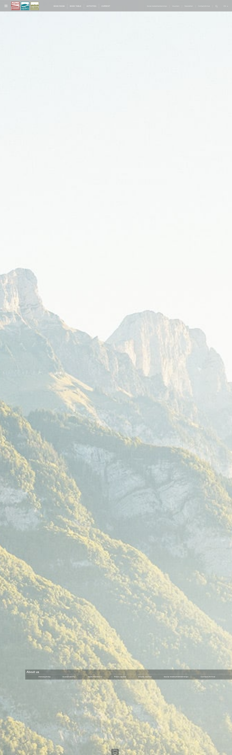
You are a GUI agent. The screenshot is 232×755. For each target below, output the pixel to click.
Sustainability (69, 677)
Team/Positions (95, 677)
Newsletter (189, 6)
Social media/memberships (157, 6)
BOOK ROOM (59, 6)
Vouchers (175, 6)
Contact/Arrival (204, 6)
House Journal (145, 677)
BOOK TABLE (75, 6)
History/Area (45, 677)
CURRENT (106, 6)
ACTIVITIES (91, 6)
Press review (120, 677)
